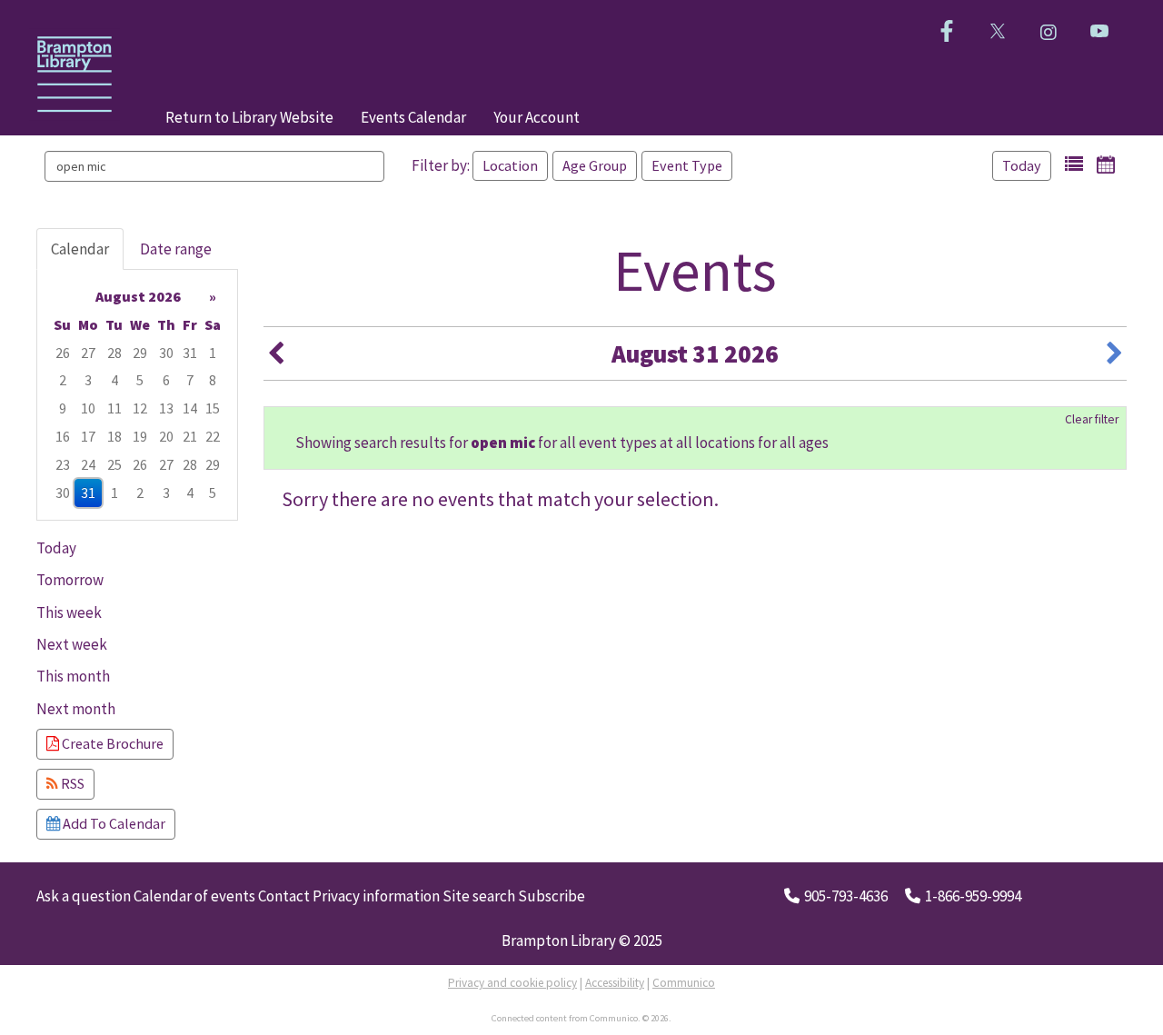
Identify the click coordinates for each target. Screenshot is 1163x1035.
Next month (75, 709)
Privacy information (376, 896)
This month (73, 676)
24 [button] (88, 464)
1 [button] (212, 352)
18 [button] (114, 436)
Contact (284, 896)
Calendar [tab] (80, 249)
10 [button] (88, 408)
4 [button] (114, 380)
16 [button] (62, 436)
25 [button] (114, 464)
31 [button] (190, 352)
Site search (478, 896)
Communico (683, 982)
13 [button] (166, 408)
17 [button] (88, 436)
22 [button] (212, 436)
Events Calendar (413, 117)
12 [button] (140, 408)
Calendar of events (194, 896)
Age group (594, 165)
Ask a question (83, 896)
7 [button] (190, 380)
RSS (71, 783)
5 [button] (140, 380)
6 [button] (166, 380)
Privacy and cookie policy (512, 982)
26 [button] (62, 352)
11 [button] (114, 408)
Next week (71, 644)
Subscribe (551, 896)
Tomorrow (70, 580)
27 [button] (88, 352)
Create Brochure (111, 743)
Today (1021, 165)
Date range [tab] (176, 249)
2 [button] (62, 380)
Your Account (536, 117)
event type (686, 165)
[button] (1074, 164)
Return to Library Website (249, 117)
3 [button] (88, 380)
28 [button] (114, 352)
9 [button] (62, 408)
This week (69, 612)
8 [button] (212, 380)
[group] (137, 395)
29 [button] (140, 352)
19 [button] (140, 436)
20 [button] (166, 436)
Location (510, 165)
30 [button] (166, 352)
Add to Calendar (112, 823)
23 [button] (62, 464)
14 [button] (190, 408)
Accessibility (614, 982)
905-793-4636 (846, 896)
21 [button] (190, 436)
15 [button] (212, 408)
